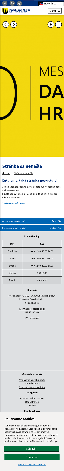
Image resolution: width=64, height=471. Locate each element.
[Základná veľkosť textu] (12, 3)
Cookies (32, 405)
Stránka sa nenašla (23, 173)
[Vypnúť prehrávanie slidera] (58, 24)
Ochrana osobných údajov (32, 386)
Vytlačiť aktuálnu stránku (32, 398)
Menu (52, 10)
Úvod (7, 173)
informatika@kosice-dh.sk (32, 308)
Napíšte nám (55, 228)
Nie (60, 221)
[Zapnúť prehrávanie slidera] (50, 24)
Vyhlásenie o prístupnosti (32, 379)
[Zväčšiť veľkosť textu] (19, 3)
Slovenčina (49, 3)
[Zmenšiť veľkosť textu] (4, 3)
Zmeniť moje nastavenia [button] (32, 464)
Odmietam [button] (32, 457)
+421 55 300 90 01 (32, 312)
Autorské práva (32, 383)
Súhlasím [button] (31, 448)
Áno (54, 221)
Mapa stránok (32, 401)
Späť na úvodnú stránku (14, 203)
